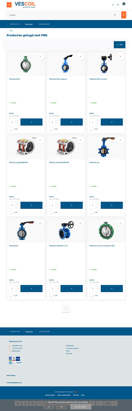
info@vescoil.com (29, 24)
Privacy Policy (76, 395)
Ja (48, 406)
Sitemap (83, 395)
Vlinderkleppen (13, 246)
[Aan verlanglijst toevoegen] (40, 56)
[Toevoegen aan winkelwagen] (31, 122)
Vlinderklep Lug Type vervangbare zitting (102, 246)
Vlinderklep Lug (94, 162)
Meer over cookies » (81, 406)
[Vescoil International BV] (25, 5)
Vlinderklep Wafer (14, 79)
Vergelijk (15, 129)
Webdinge (76, 391)
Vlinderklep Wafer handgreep (58, 79)
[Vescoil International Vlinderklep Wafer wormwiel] (106, 64)
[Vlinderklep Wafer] (26, 64)
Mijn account (69, 353)
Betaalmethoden (70, 345)
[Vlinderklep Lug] (106, 147)
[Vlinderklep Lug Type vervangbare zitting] (106, 230)
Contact (68, 351)
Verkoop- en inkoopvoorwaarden (64, 395)
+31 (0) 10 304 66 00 (17, 348)
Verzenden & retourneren (72, 348)
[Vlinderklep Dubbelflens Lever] (66, 230)
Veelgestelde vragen (17, 345)
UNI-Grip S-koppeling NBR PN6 (18, 162)
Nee (62, 406)
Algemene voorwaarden (50, 395)
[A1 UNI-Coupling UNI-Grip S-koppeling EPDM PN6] (66, 147)
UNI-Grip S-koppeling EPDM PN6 (59, 162)
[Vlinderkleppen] (26, 230)
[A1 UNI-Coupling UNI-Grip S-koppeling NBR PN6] (26, 147)
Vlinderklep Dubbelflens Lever (58, 246)
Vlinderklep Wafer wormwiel (98, 79)
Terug (10, 30)
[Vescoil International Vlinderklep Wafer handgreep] (66, 64)
